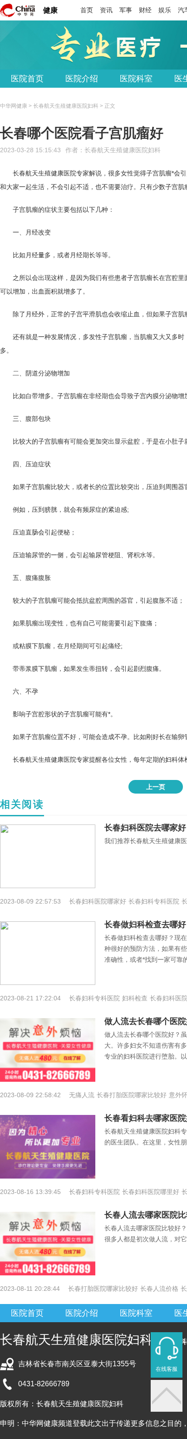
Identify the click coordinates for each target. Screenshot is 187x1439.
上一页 (155, 786)
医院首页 (27, 78)
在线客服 (166, 1369)
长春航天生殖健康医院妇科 (122, 150)
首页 (86, 10)
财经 (145, 10)
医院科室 (136, 78)
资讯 (106, 10)
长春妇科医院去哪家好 (145, 827)
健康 (50, 10)
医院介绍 (81, 78)
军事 (125, 10)
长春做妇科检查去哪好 (145, 924)
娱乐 (164, 10)
